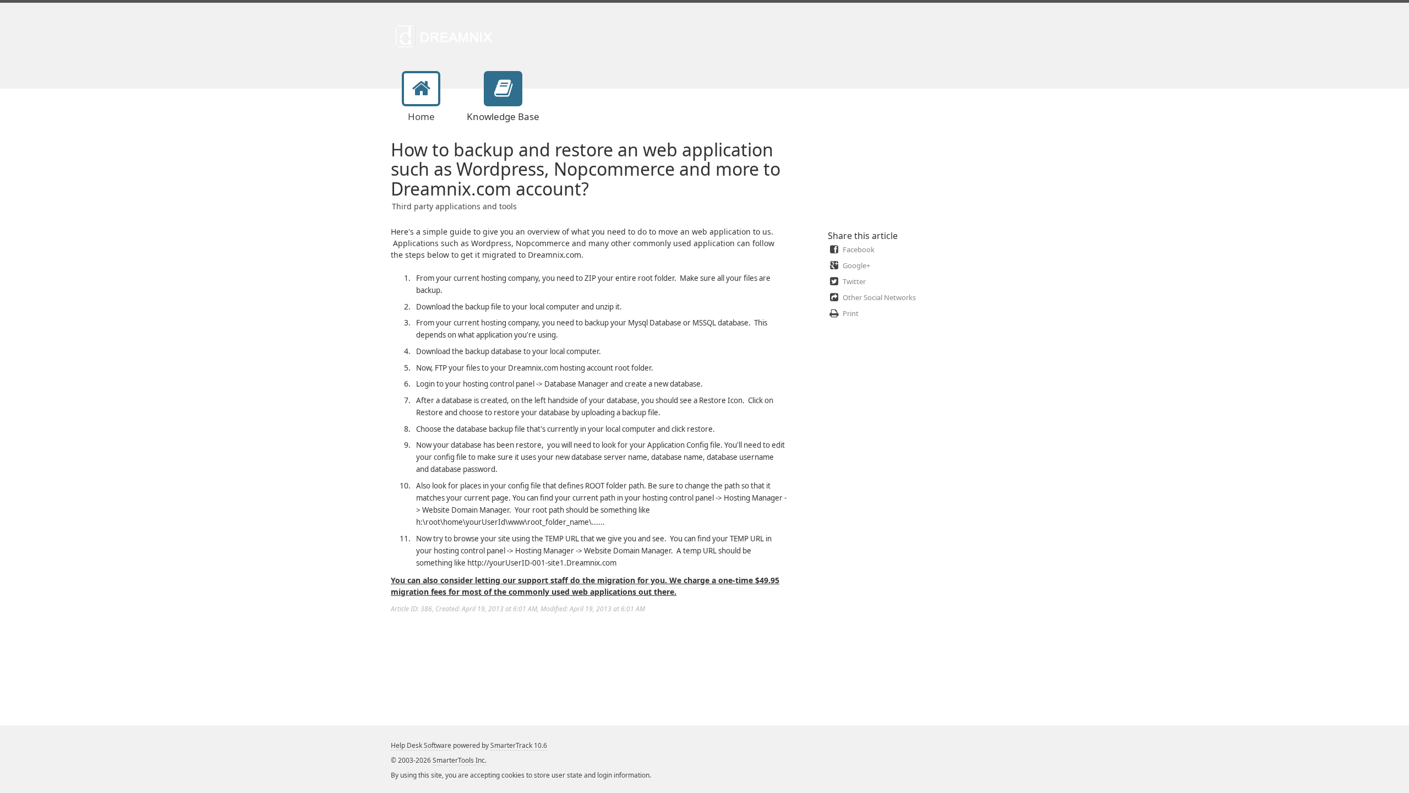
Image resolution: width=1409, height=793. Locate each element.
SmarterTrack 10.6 (518, 745)
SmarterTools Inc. (460, 760)
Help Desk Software (421, 745)
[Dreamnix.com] (447, 36)
